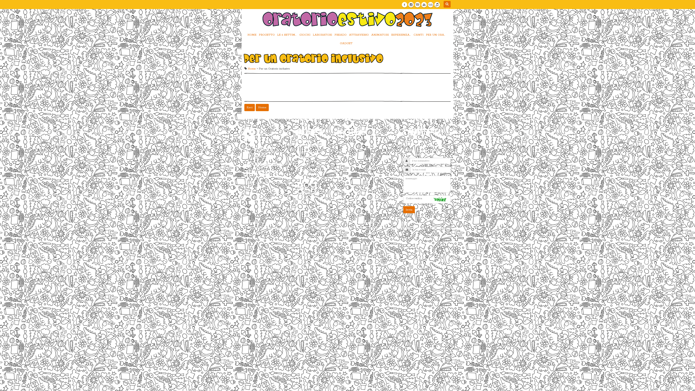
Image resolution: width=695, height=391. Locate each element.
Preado (340, 35)
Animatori (380, 35)
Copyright (308, 228)
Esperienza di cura (401, 35)
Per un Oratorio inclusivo (436, 35)
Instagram (411, 4)
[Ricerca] (447, 4)
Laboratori (322, 35)
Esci (249, 107)
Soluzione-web (442, 228)
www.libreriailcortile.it (419, 154)
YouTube (424, 4)
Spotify (417, 4)
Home (251, 35)
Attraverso (359, 35)
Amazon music (430, 4)
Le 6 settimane (287, 35)
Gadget (346, 43)
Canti (419, 35)
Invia (409, 210)
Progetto (267, 35)
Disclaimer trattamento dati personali (391, 228)
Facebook (404, 4)
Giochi (304, 35)
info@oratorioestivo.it (315, 178)
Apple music (437, 4)
